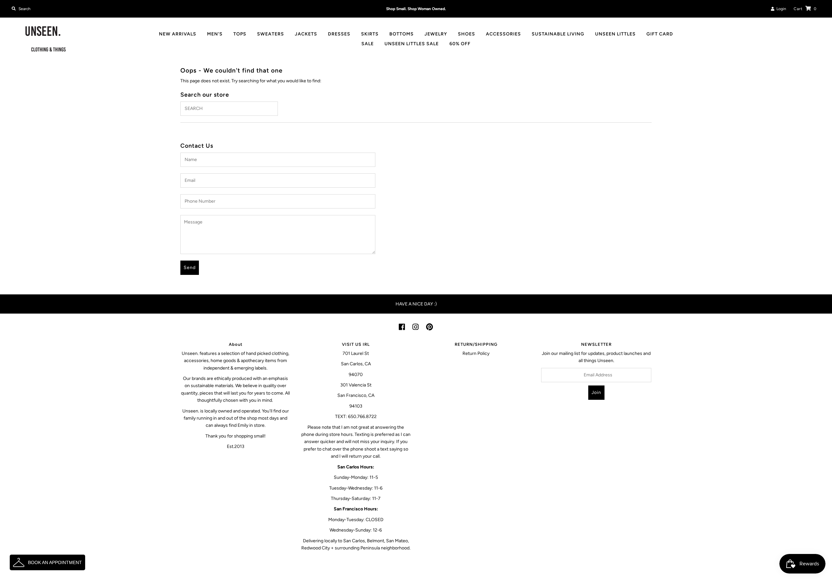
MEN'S (215, 34)
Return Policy (475, 353)
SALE (367, 44)
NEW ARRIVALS (177, 34)
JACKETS (306, 34)
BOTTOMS (401, 34)
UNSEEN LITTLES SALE (411, 44)
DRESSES (339, 34)
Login (780, 9)
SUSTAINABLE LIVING (558, 34)
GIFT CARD (659, 34)
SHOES (466, 34)
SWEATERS (270, 34)
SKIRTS (370, 34)
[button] (47, 562)
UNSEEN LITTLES (615, 34)
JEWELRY (435, 34)
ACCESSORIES (503, 34)
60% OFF (460, 44)
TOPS (239, 34)
